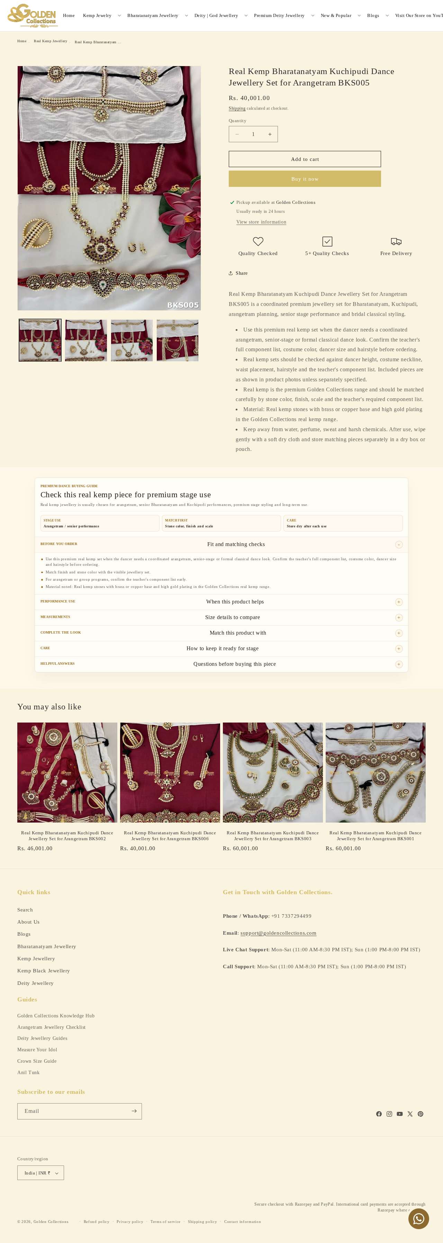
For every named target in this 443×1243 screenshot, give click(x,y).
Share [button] (242, 273)
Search (25, 909)
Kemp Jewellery (36, 958)
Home (69, 15)
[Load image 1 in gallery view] (40, 340)
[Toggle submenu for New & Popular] (359, 15)
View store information (261, 222)
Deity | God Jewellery (216, 15)
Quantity (237, 120)
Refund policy (97, 1221)
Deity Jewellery (35, 983)
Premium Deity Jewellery (279, 15)
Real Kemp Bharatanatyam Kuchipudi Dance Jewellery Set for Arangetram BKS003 (273, 835)
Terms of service (166, 1221)
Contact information (242, 1221)
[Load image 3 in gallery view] (132, 340)
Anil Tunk (28, 1072)
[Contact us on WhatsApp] (418, 1218)
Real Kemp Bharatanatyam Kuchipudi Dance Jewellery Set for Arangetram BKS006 (170, 835)
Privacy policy (130, 1221)
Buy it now (305, 179)
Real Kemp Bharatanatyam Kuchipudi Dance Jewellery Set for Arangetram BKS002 (67, 835)
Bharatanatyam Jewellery (153, 15)
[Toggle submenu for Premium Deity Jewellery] (313, 15)
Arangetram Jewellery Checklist (51, 1027)
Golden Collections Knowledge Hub (55, 1015)
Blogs (373, 15)
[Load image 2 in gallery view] (86, 340)
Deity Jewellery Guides (42, 1038)
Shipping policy (202, 1221)
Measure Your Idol (37, 1049)
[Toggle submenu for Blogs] (387, 15)
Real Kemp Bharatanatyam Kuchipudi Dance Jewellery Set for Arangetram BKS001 (375, 835)
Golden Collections (51, 1222)
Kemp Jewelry (97, 15)
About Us (28, 921)
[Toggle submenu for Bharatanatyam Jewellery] (186, 15)
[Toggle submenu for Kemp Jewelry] (119, 15)
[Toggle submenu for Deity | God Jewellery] (246, 15)
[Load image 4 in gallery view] (177, 340)
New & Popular (336, 15)
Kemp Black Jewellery (43, 970)
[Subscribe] (134, 1111)
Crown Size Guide (37, 1061)
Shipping (237, 108)
